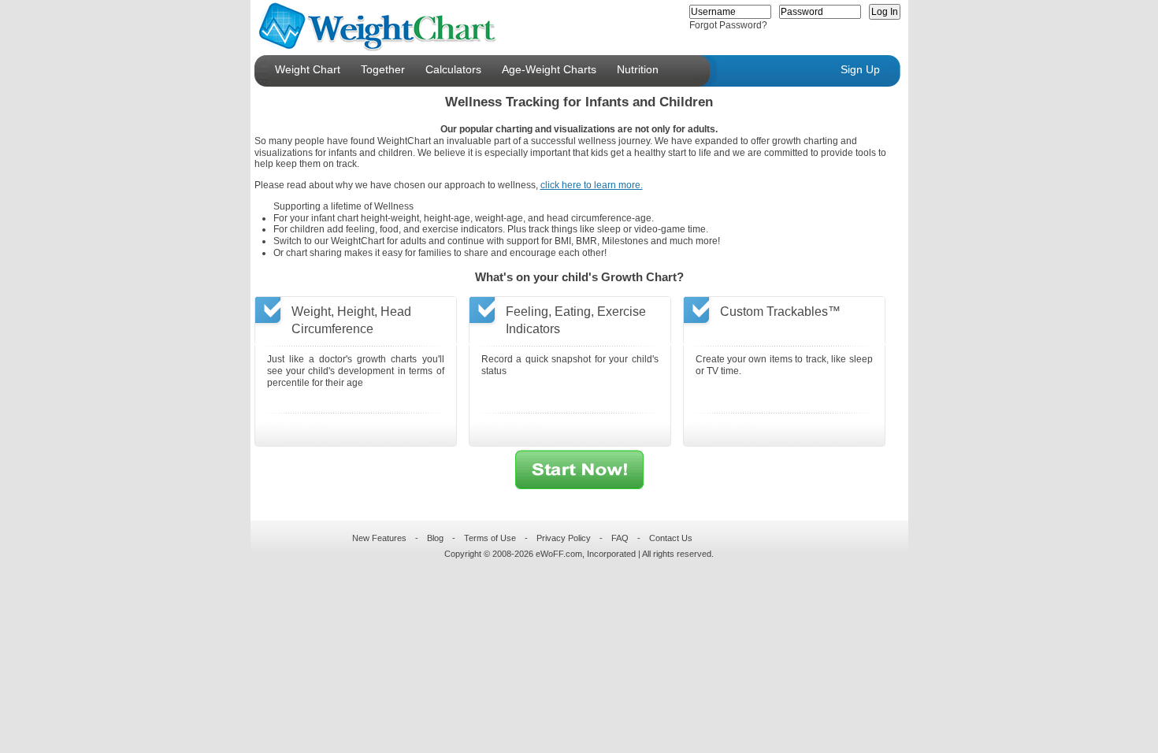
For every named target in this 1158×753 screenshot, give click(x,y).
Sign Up (860, 69)
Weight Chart (307, 69)
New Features (379, 538)
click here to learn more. (591, 185)
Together (383, 69)
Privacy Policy (563, 538)
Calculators (453, 69)
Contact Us (670, 538)
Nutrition (638, 69)
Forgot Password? (728, 25)
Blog (435, 538)
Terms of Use (490, 538)
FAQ (620, 538)
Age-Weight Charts (549, 69)
